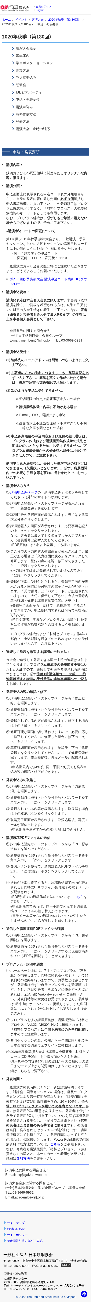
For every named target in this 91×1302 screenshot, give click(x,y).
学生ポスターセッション (34, 62)
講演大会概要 (26, 48)
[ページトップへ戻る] (84, 1294)
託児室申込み (26, 77)
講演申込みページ (23, 492)
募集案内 (22, 55)
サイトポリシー (17, 1234)
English (40, 10)
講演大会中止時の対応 (33, 128)
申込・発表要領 (28, 99)
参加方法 (22, 70)
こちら (78, 896)
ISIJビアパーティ (29, 92)
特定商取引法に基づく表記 (25, 1240)
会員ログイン (43, 6)
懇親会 (21, 84)
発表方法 (22, 121)
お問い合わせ (16, 1228)
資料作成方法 (26, 114)
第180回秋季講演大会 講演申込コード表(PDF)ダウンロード (48, 281)
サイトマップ (16, 1222)
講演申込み (24, 106)
